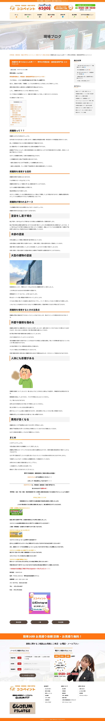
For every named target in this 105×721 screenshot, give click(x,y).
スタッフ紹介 (47, 697)
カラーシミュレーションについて (82, 100)
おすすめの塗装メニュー (87, 14)
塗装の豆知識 (46, 55)
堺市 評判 (91, 100)
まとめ (12, 124)
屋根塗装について (86, 98)
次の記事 (60, 622)
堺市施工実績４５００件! (39, 497)
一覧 (39, 622)
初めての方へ (28, 14)
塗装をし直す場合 (16, 111)
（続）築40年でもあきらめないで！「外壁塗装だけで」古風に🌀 (85, 66)
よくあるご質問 (82, 691)
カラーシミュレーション (67, 702)
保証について (78, 91)
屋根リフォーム (79, 96)
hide (21, 102)
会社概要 (46, 695)
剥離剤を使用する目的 (15, 107)
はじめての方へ (48, 688)
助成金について (90, 107)
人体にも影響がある (17, 120)
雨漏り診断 (64, 697)
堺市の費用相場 (79, 103)
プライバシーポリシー (83, 695)
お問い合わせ (81, 688)
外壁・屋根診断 (65, 695)
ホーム (16, 14)
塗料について (78, 110)
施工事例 (74, 14)
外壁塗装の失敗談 (79, 93)
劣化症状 (91, 93)
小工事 (83, 91)
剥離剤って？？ (14, 105)
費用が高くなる (16, 122)
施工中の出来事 (89, 105)
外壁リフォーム (88, 91)
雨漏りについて (90, 103)
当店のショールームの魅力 (81, 107)
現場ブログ (39, 55)
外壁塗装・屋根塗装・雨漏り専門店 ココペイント (22, 55)
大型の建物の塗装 (16, 115)
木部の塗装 (14, 113)
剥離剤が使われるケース (16, 109)
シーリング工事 (86, 93)
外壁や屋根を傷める (17, 119)
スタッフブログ (48, 702)
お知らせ (90, 110)
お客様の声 (47, 699)
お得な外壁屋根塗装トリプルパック (69, 699)
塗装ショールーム (48, 693)
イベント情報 (83, 112)
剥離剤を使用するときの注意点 (17, 116)
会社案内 (39, 14)
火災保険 (84, 103)
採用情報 (81, 693)
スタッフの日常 (85, 110)
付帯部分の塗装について (80, 105)
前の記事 (18, 622)
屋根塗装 (64, 693)
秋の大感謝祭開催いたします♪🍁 (83, 69)
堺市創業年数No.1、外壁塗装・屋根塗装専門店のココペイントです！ (27, 76)
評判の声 (62, 14)
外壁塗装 (64, 691)
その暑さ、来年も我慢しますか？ (83, 80)
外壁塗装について (79, 98)
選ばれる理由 (51, 14)
